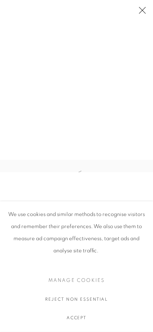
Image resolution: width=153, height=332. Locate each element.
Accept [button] (77, 318)
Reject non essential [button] (76, 299)
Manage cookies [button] (76, 280)
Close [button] (140, 12)
